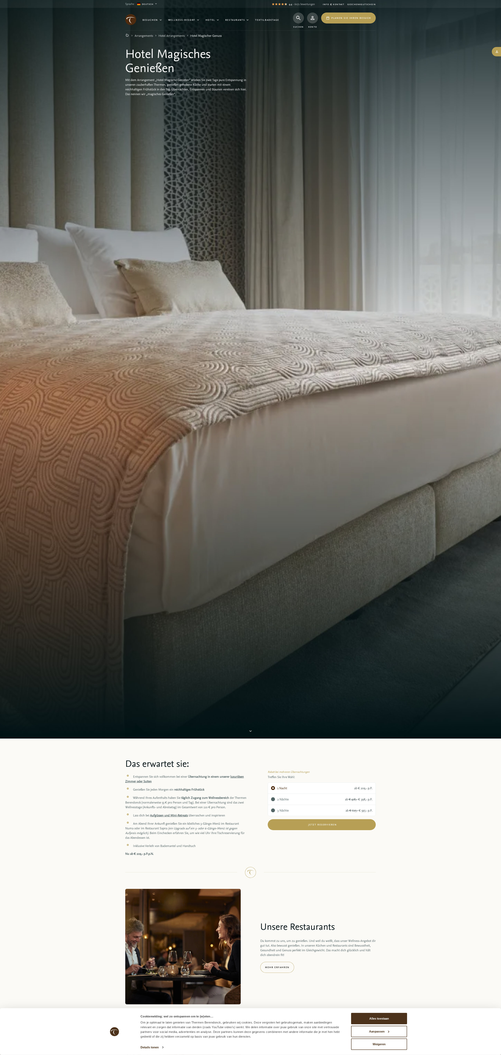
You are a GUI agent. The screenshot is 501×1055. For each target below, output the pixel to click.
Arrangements (144, 35)
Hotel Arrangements (172, 35)
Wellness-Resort (181, 19)
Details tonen (150, 1047)
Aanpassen (377, 1031)
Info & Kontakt (333, 4)
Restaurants (235, 19)
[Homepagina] (127, 35)
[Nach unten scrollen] (250, 731)
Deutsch (148, 4)
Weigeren (379, 1044)
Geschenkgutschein (361, 4)
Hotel (210, 19)
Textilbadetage (267, 19)
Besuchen (150, 19)
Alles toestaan (379, 1018)
